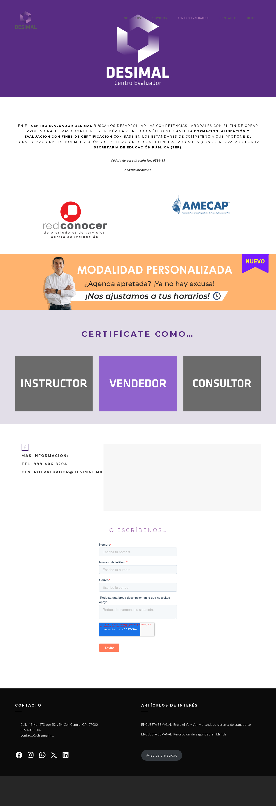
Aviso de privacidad (161, 755)
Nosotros (132, 18)
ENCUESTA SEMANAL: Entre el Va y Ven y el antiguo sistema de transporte (196, 725)
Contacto (228, 18)
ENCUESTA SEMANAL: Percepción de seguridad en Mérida (184, 734)
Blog (251, 18)
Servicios (159, 18)
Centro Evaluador (193, 18)
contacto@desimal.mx (37, 735)
